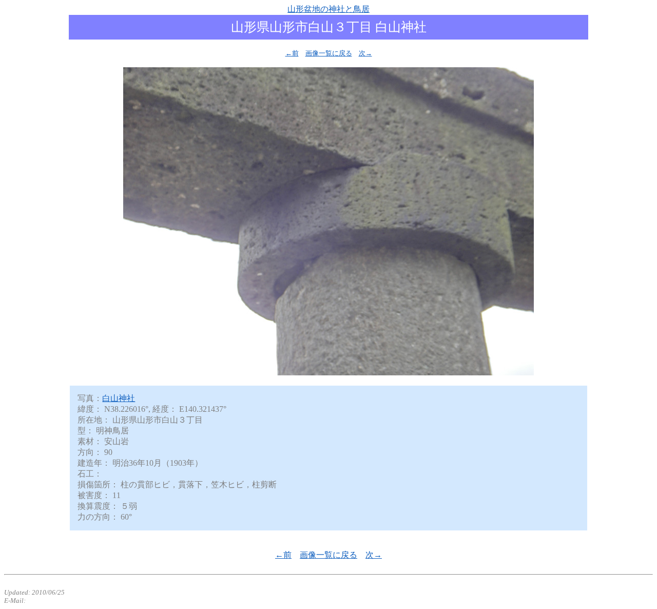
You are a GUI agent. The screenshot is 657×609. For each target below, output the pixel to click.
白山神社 (118, 398)
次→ (365, 53)
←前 (292, 53)
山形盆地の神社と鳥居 (328, 9)
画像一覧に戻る (328, 53)
